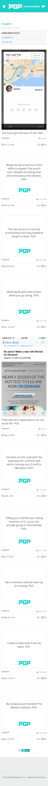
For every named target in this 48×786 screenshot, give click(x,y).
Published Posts (11, 33)
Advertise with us (37, 777)
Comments (8, 37)
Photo (43, 138)
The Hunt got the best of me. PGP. (22, 133)
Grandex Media (12, 777)
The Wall (42, 199)
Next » (27, 750)
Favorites (7, 42)
